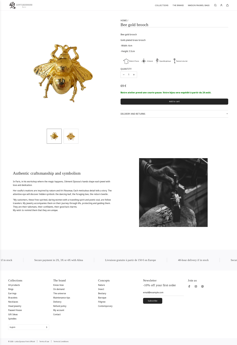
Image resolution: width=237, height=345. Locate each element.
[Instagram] (196, 286)
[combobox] (28, 327)
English (12, 327)
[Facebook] (189, 286)
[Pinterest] (202, 286)
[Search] (215, 5)
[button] (12, 72)
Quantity (126, 68)
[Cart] (227, 5)
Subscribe (152, 300)
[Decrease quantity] (124, 75)
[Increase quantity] (134, 75)
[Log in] (221, 5)
